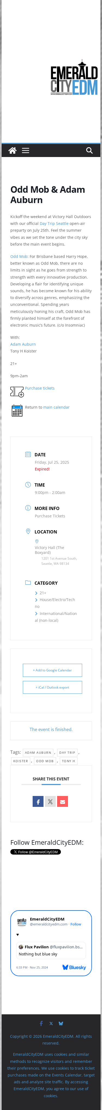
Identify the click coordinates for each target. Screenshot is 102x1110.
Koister (20, 761)
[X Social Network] (50, 801)
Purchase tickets (40, 388)
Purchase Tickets (50, 515)
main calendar (56, 407)
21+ (43, 592)
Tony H (68, 761)
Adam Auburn (23, 344)
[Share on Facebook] (38, 801)
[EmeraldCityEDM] (12, 150)
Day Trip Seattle (54, 223)
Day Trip (67, 752)
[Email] (62, 801)
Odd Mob (18, 256)
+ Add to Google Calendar (52, 670)
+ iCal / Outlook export (52, 687)
